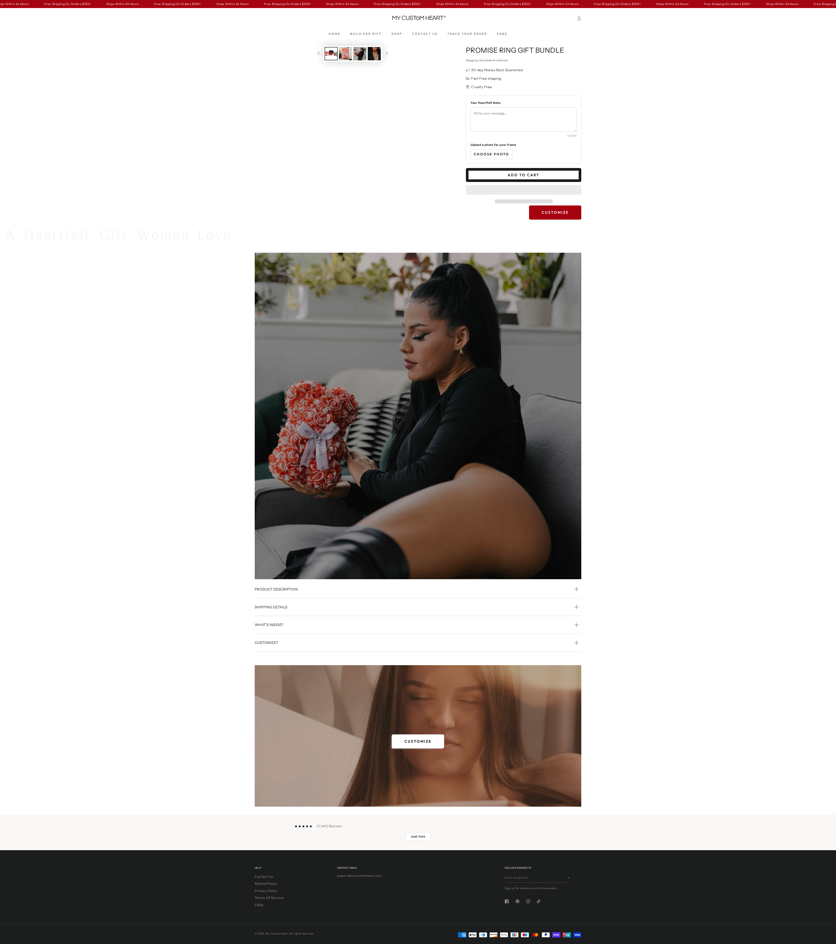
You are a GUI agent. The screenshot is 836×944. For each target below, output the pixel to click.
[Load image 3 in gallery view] (359, 53)
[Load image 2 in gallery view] (345, 53)
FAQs (259, 905)
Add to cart (523, 175)
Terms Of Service (269, 897)
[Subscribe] (568, 878)
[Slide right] (387, 54)
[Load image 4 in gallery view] (374, 53)
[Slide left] (318, 54)
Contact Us (264, 876)
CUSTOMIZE (555, 212)
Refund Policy (266, 883)
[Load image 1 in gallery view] (331, 53)
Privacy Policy (266, 890)
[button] (523, 190)
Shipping (472, 60)
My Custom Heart (277, 933)
